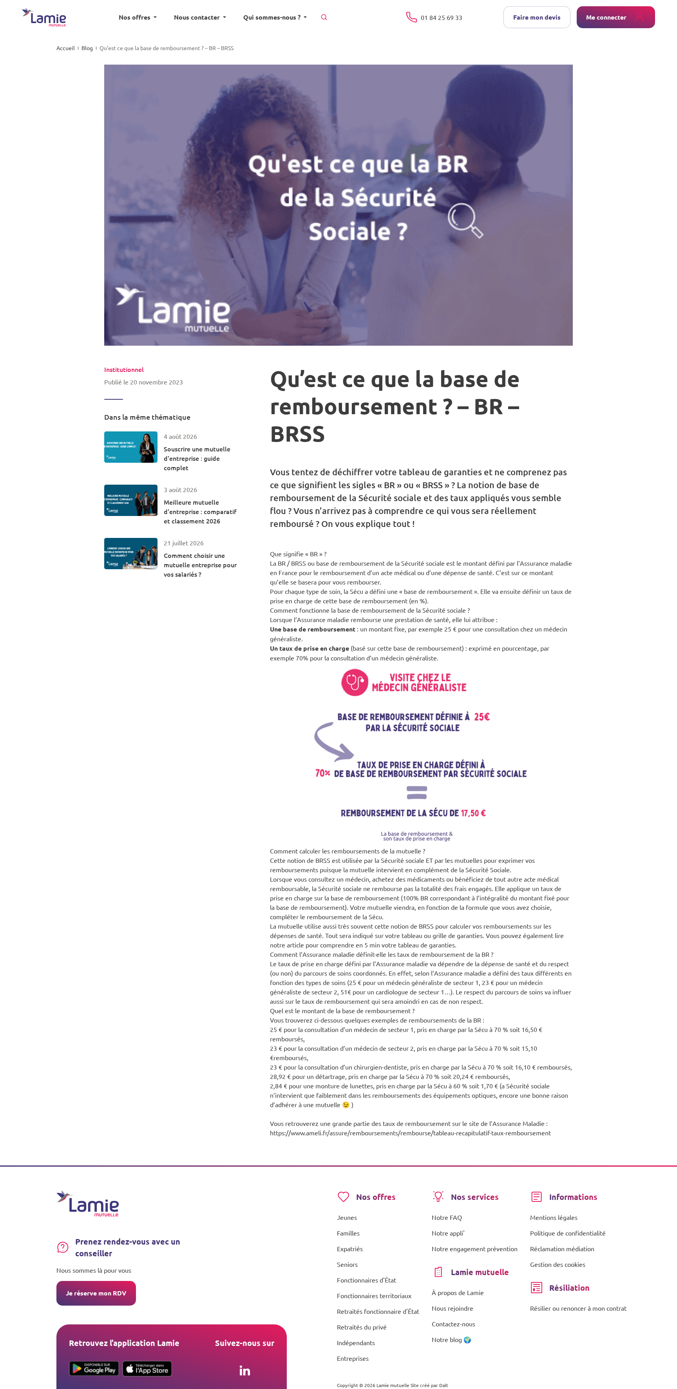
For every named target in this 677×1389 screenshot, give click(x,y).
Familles (348, 1233)
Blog (87, 47)
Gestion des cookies (557, 1264)
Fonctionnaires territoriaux (374, 1295)
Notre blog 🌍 (451, 1339)
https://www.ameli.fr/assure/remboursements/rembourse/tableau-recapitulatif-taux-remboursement (410, 1132)
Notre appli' (448, 1233)
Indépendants (356, 1342)
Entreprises (353, 1358)
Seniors (347, 1264)
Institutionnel (124, 369)
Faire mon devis (537, 17)
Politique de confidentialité (568, 1233)
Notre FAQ (447, 1217)
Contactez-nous (453, 1324)
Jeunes (347, 1217)
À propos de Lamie (458, 1292)
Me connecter (606, 17)
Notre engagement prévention (475, 1248)
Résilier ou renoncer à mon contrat (578, 1308)
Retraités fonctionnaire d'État (378, 1311)
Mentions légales (553, 1217)
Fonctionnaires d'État (366, 1280)
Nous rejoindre (452, 1308)
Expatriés (350, 1248)
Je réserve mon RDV (96, 1293)
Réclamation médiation (562, 1248)
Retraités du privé (362, 1327)
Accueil (65, 47)
